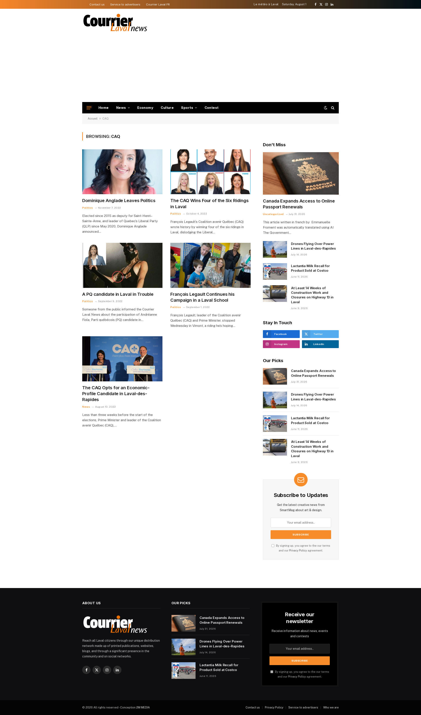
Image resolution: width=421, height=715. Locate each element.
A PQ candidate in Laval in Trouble (117, 294)
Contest (212, 108)
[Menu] (89, 108)
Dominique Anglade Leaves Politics (118, 200)
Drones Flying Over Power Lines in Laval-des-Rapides (313, 246)
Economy (145, 108)
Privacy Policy (298, 550)
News (121, 108)
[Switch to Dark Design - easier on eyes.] (325, 107)
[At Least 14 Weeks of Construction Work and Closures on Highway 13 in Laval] (275, 293)
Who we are (331, 707)
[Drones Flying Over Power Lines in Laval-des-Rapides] (275, 249)
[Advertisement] (210, 69)
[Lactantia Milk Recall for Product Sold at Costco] (275, 271)
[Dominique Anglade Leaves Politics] (122, 171)
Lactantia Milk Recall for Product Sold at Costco (310, 268)
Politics (87, 207)
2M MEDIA (143, 707)
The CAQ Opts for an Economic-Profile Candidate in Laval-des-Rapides (116, 393)
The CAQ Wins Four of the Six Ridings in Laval (209, 203)
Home (103, 108)
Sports (187, 108)
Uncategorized (273, 214)
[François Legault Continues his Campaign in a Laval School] (210, 265)
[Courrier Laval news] (115, 22)
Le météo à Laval (266, 4)
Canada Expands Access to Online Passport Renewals (299, 204)
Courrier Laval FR (158, 4)
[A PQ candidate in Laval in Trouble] (122, 265)
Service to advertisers (125, 4)
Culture (167, 108)
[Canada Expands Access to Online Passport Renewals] (301, 173)
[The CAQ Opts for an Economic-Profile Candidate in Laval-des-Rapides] (122, 358)
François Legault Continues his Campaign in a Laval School (202, 297)
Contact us (97, 4)
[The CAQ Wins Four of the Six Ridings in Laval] (210, 171)
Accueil (93, 118)
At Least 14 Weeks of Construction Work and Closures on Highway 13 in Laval (312, 295)
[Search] (332, 108)
